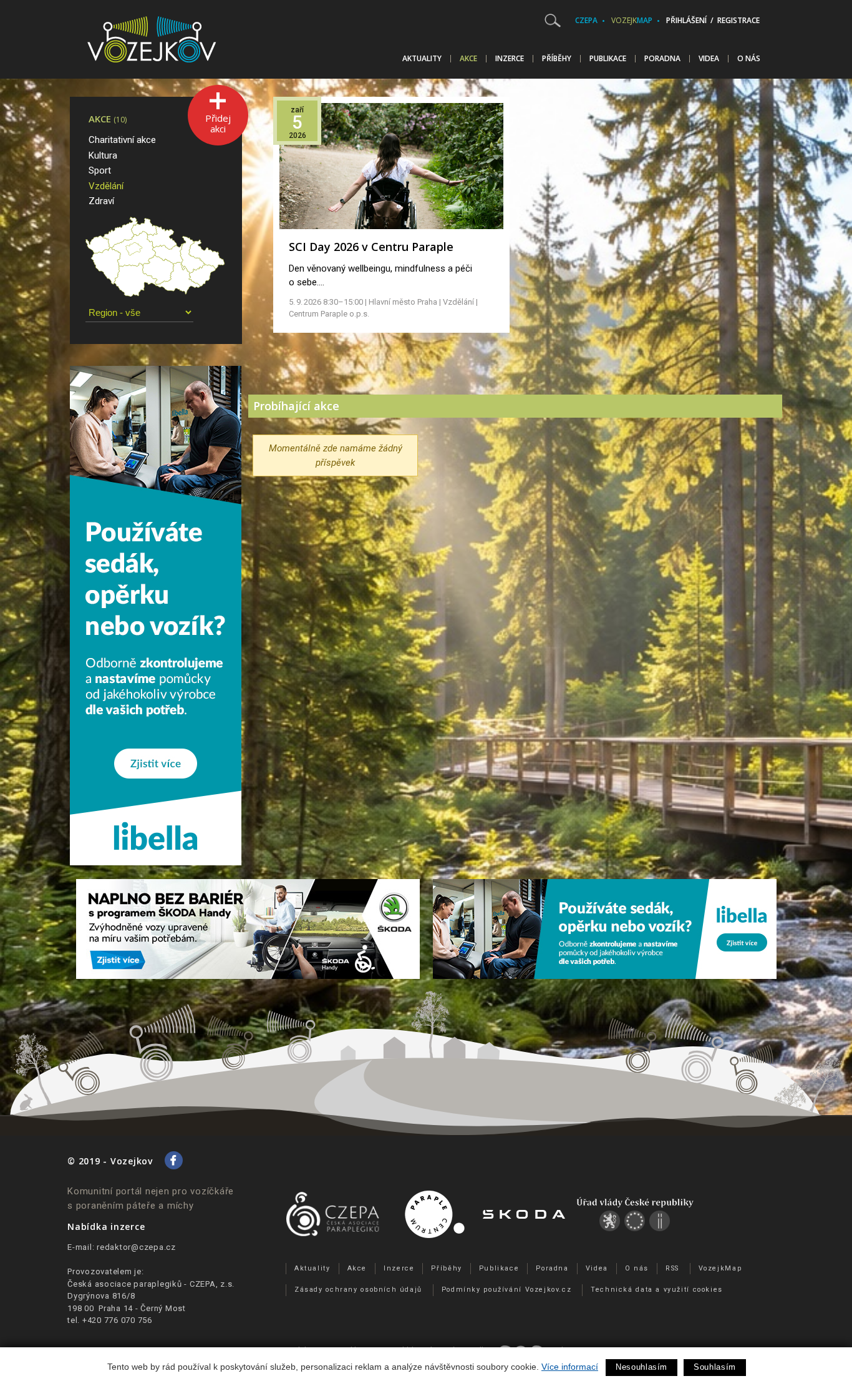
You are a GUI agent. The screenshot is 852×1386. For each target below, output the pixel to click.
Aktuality (422, 58)
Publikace (607, 58)
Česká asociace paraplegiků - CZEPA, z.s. (151, 1284)
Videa (709, 58)
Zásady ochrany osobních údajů (358, 1289)
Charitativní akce (122, 139)
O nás (748, 58)
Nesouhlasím (641, 1367)
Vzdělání (106, 186)
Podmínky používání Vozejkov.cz (507, 1289)
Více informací (569, 1367)
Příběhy (556, 58)
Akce (468, 58)
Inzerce (509, 58)
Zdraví (101, 201)
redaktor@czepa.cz (136, 1247)
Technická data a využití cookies (657, 1289)
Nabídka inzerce (106, 1226)
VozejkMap (720, 1268)
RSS (672, 1268)
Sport (100, 170)
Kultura (103, 155)
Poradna (662, 58)
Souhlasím (715, 1367)
